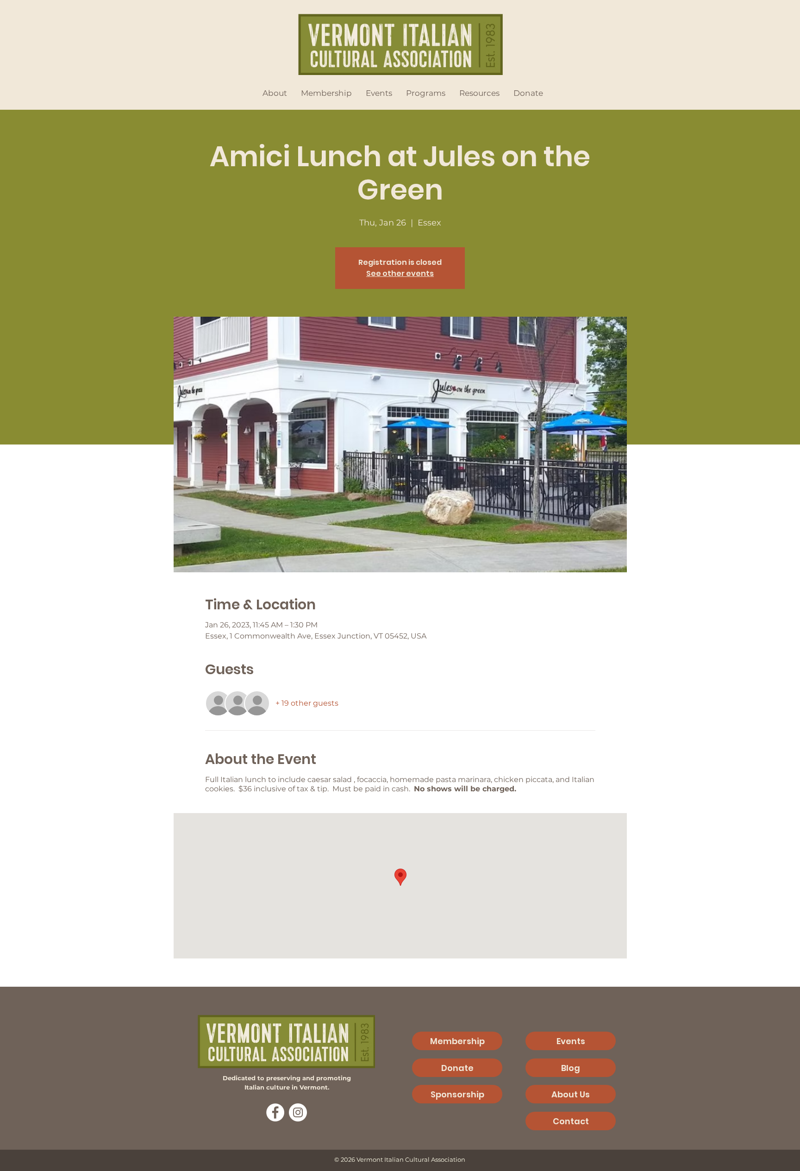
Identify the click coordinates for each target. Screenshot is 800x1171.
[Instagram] (298, 1112)
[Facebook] (275, 1112)
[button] (275, 93)
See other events (400, 273)
